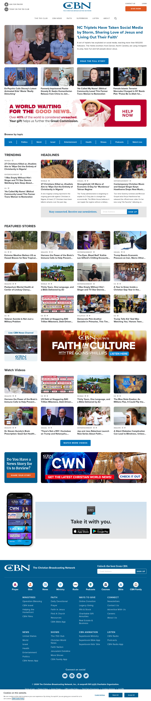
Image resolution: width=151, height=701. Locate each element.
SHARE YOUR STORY (21, 475)
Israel (52, 142)
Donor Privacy (56, 689)
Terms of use (30, 689)
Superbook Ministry (89, 636)
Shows (103, 142)
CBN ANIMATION (88, 632)
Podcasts (119, 142)
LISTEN (96, 18)
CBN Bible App (58, 622)
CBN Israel (27, 605)
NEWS (25, 632)
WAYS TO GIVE (87, 597)
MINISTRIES (28, 597)
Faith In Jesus (58, 609)
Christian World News (58, 641)
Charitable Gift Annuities (86, 615)
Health (89, 142)
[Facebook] (72, 675)
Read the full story (92, 61)
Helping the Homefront (28, 611)
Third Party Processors (90, 689)
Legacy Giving (86, 605)
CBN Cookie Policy (71, 689)
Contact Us (130, 3)
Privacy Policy (43, 689)
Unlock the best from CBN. (112, 566)
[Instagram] (79, 675)
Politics (24, 142)
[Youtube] (65, 675)
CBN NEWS (57, 18)
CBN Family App (59, 659)
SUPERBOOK (82, 18)
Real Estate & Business (86, 622)
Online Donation (87, 601)
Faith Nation (57, 647)
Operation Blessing (32, 601)
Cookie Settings (100, 695)
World (38, 142)
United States (29, 636)
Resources (56, 617)
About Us (112, 617)
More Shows (57, 655)
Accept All (131, 695)
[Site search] (115, 19)
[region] (75, 695)
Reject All (116, 695)
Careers (111, 613)
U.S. (10, 142)
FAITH (69, 18)
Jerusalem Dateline (60, 651)
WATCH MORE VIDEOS (75, 442)
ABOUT (106, 18)
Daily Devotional (59, 601)
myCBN (121, 689)
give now (136, 8)
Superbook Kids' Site (89, 644)
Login (144, 3)
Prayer (54, 605)
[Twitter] (86, 675)
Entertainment (70, 142)
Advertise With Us (116, 609)
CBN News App (30, 660)
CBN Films (27, 616)
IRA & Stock (85, 609)
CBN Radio (113, 636)
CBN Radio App (115, 644)
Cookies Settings (108, 689)
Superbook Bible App (89, 640)
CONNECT (113, 597)
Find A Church (58, 613)
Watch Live (137, 142)
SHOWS (55, 632)
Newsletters (113, 601)
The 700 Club (41, 18)
